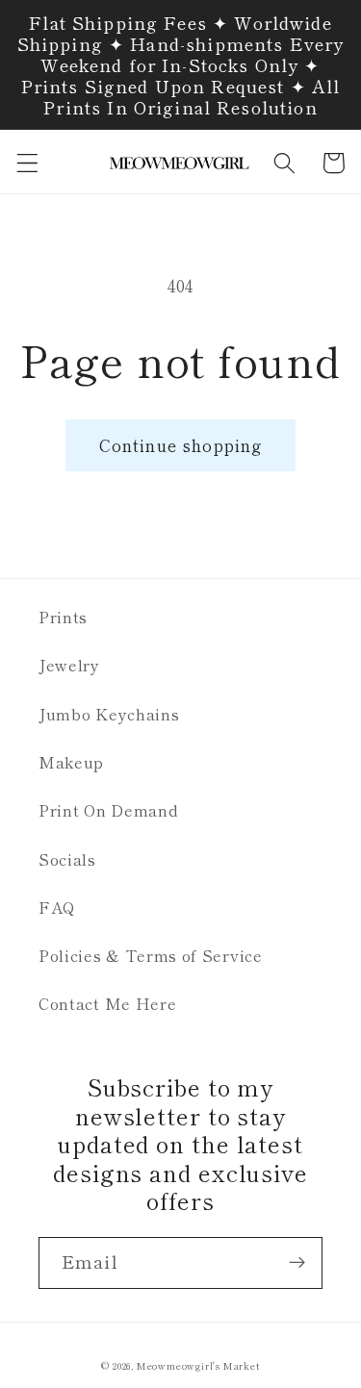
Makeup (71, 761)
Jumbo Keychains (109, 713)
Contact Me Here (107, 1003)
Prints (63, 616)
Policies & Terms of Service (151, 955)
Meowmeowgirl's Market (198, 1366)
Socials (67, 859)
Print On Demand (108, 809)
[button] (27, 163)
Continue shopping (181, 445)
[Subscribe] (297, 1263)
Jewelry (69, 664)
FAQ (57, 907)
